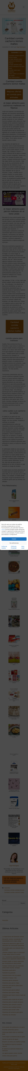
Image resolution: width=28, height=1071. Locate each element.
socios (3, 529)
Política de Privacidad (13, 547)
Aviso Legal (22, 547)
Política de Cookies (4, 547)
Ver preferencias (14, 543)
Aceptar (14, 539)
